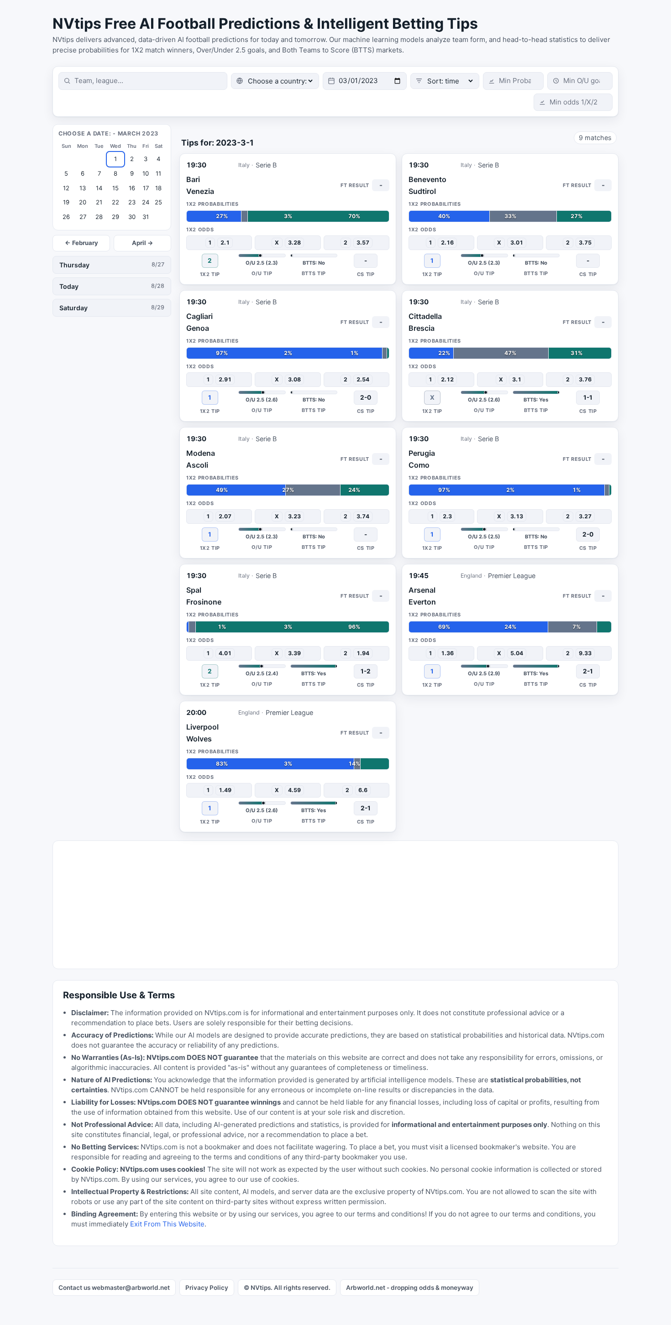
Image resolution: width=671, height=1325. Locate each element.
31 (145, 216)
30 (132, 216)
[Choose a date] (365, 81)
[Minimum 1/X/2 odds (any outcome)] (573, 102)
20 (82, 202)
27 (82, 216)
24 (145, 202)
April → (142, 242)
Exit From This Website (167, 1224)
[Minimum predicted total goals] (580, 81)
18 (158, 188)
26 (66, 216)
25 (158, 202)
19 (66, 202)
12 (66, 188)
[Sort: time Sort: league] (444, 81)
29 (115, 216)
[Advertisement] (327, 905)
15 (115, 188)
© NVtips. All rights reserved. (287, 1287)
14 (99, 188)
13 (82, 188)
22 (115, 202)
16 (132, 188)
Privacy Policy (206, 1287)
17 (146, 188)
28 (99, 216)
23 (132, 202)
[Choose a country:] (275, 81)
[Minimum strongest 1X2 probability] (513, 81)
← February (81, 242)
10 (145, 173)
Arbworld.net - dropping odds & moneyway (409, 1287)
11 (158, 173)
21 (99, 202)
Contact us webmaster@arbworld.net (114, 1287)
